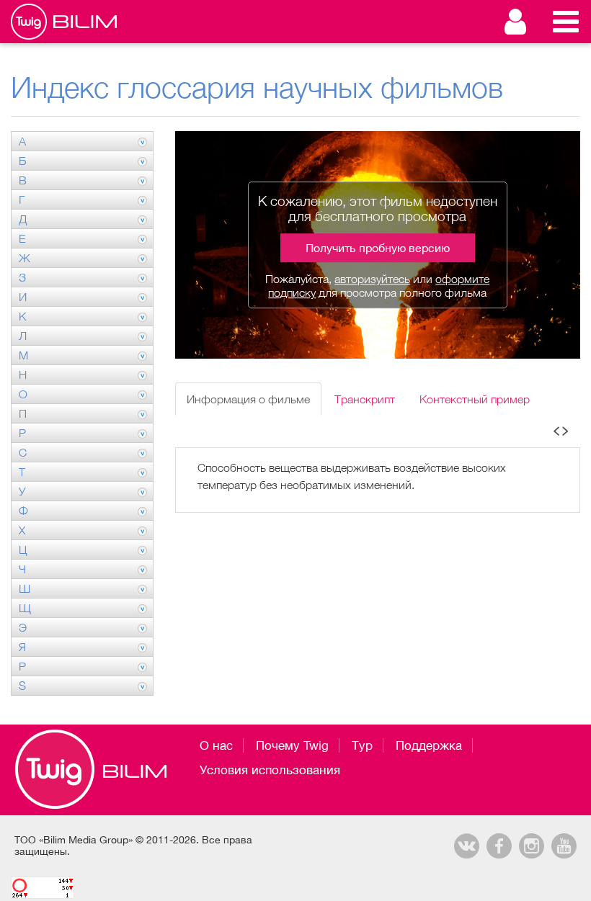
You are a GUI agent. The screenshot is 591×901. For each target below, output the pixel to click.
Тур (362, 745)
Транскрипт (364, 399)
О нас (216, 745)
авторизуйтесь (372, 278)
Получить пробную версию (378, 247)
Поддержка (429, 745)
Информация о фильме (248, 399)
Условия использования (270, 770)
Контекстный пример (474, 399)
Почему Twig (292, 745)
